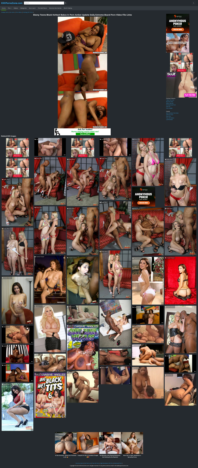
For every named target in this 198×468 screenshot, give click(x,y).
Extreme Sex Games (55, 8)
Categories (23, 8)
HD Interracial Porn (171, 105)
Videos (16, 8)
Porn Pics (168, 116)
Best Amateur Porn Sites (172, 113)
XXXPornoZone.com (11, 3)
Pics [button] (9, 8)
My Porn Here (169, 101)
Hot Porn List (87, 463)
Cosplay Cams (4, 12)
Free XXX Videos (170, 118)
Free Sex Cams (79, 463)
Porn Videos (19, 12)
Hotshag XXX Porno (28, 12)
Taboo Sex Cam (170, 100)
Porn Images (169, 108)
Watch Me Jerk (169, 103)
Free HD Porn (95, 463)
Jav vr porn (32, 8)
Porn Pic (168, 106)
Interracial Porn (118, 463)
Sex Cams (12, 12)
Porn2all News (42, 8)
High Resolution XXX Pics (106, 463)
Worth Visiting (68, 8)
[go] (65, 3)
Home (4, 8)
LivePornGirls (169, 119)
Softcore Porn (169, 114)
